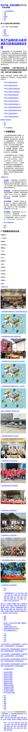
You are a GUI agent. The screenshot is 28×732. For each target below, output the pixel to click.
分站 (5, 588)
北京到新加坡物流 (15, 659)
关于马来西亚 (7, 201)
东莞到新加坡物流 (15, 664)
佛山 (22, 593)
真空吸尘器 (23, 605)
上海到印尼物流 (5, 654)
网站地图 (14, 715)
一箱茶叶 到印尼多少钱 (10, 626)
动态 (5, 616)
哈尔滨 (17, 600)
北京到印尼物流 (5, 659)
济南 (15, 595)
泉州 (15, 598)
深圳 (19, 593)
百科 (5, 124)
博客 (5, 618)
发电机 (7, 611)
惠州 (8, 598)
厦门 (12, 595)
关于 (5, 695)
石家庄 (5, 600)
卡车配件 (8, 603)
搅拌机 (7, 607)
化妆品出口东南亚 (9, 687)
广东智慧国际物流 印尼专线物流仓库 (11, 336)
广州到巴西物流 (19, 646)
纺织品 (18, 609)
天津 (22, 595)
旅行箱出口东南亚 (9, 689)
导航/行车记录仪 (13, 613)
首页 (5, 30)
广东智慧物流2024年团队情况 (9, 510)
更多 (5, 620)
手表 (14, 609)
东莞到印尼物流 (5, 664)
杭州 (21, 597)
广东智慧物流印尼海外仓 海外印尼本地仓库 (13, 361)
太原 (9, 600)
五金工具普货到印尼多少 (10, 630)
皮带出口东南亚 (8, 674)
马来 (5, 13)
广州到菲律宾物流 (9, 646)
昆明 (11, 597)
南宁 (18, 597)
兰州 (25, 598)
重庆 (21, 598)
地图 (5, 703)
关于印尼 (6, 180)
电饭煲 (2, 607)
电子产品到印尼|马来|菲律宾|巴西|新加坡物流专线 (14, 44)
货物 (5, 33)
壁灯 (4, 605)
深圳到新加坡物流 (15, 649)
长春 (13, 600)
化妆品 (9, 719)
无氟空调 (16, 605)
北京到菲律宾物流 (9, 661)
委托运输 (8, 119)
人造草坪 (12, 607)
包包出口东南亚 (8, 672)
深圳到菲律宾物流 (9, 651)
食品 (11, 717)
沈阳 (5, 597)
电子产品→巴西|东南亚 (10, 5)
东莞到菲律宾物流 (9, 666)
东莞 (26, 593)
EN (4, 20)
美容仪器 (16, 611)
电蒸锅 (12, 611)
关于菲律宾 (7, 212)
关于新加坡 (7, 190)
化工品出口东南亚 (9, 690)
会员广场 (3, 603)
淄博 (25, 724)
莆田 (21, 726)
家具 (22, 717)
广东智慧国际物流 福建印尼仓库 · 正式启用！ (13, 386)
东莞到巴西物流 (19, 666)
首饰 (7, 609)
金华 (25, 728)
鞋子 (22, 609)
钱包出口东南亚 (8, 679)
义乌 (12, 722)
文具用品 (18, 719)
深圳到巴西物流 (19, 651)
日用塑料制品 (19, 607)
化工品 (4, 719)
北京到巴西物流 (19, 661)
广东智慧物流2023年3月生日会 (9, 460)
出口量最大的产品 (9, 669)
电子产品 (6, 35)
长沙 (15, 597)
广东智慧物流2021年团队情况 (9, 535)
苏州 (18, 598)
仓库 (5, 225)
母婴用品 (22, 611)
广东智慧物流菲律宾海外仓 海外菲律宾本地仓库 (14, 311)
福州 (11, 598)
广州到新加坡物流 (15, 644)
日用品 (14, 719)
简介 (5, 123)
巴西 (5, 18)
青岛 (8, 597)
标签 (5, 705)
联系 (5, 697)
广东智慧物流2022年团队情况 (9, 585)
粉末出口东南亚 (8, 676)
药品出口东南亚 (8, 677)
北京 (9, 595)
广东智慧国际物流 (9, 11)
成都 (5, 728)
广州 (16, 593)
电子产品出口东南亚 (9, 692)
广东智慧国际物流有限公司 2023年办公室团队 (13, 560)
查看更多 (3, 119)
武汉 (19, 595)
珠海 (5, 598)
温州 (18, 728)
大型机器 (22, 603)
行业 (5, 590)
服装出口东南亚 (8, 683)
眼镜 (10, 609)
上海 (5, 595)
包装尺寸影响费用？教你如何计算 (10, 411)
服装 (15, 717)
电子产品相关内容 (9, 222)
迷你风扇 (5, 613)
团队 (5, 227)
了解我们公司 (4, 177)
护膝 (18, 603)
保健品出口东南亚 (9, 685)
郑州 (11, 728)
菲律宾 (5, 16)
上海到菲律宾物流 (9, 656)
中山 (25, 597)
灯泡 (7, 605)
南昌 (25, 595)
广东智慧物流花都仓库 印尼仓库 (9, 436)
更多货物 (24, 719)
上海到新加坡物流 (15, 654)
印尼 (5, 15)
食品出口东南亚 (8, 681)
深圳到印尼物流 (5, 649)
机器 (18, 717)
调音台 (11, 605)
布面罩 (14, 603)
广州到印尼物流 (5, 644)
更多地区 (9, 730)
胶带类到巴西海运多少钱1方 (11, 628)
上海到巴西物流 (19, 656)
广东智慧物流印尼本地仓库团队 (9, 485)
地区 (5, 31)
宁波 (22, 722)
